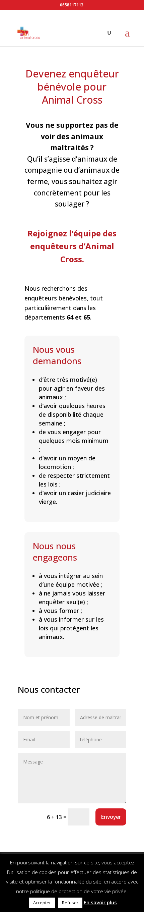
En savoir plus (100, 902)
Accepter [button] (42, 903)
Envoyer (111, 816)
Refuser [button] (70, 903)
